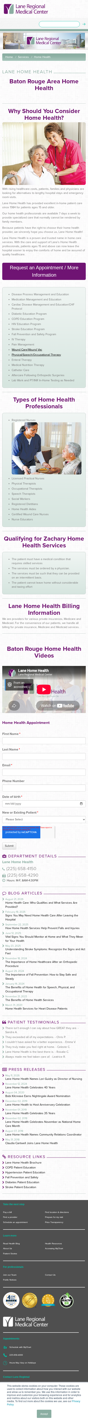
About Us (7, 1248)
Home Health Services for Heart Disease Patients (36, 1008)
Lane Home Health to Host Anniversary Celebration (37, 1104)
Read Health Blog (11, 1243)
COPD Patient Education (20, 1167)
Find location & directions (57, 1212)
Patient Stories (10, 1253)
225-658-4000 (16, 1355)
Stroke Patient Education (20, 1187)
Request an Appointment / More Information (44, 271)
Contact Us (50, 1275)
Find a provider (10, 1217)
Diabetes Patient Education (22, 1182)
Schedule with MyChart (20, 1347)
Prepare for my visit (54, 1217)
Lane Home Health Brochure (23, 1162)
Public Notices (9, 1280)
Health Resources (53, 1243)
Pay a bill (7, 1212)
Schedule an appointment (15, 1222)
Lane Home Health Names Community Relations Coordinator (43, 1134)
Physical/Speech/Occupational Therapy (36, 355)
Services (23, 57)
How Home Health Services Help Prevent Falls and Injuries (42, 928)
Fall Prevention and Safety (21, 1177)
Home (9, 57)
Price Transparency (54, 1222)
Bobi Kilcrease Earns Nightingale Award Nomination (37, 1096)
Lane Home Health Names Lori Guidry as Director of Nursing (43, 1079)
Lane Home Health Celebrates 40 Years (30, 1087)
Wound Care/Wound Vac (27, 349)
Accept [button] (44, 1413)
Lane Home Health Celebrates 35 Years (30, 1113)
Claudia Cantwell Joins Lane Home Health (31, 1143)
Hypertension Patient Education (25, 1172)
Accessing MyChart (54, 1248)
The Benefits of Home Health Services (29, 1000)
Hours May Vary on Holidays (22, 1363)
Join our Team (9, 1275)
